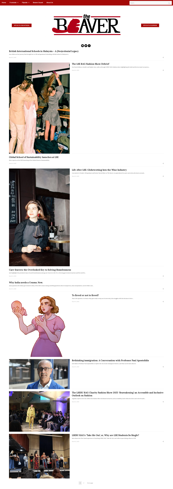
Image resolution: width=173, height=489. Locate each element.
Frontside (13, 2)
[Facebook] (82, 45)
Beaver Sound (38, 2)
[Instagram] (89, 45)
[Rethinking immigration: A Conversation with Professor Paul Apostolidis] (39, 374)
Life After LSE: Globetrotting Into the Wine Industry (99, 169)
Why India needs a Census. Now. (26, 282)
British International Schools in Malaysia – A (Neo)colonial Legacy (44, 51)
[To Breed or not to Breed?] (39, 325)
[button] (22, 25)
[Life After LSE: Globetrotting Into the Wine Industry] (39, 217)
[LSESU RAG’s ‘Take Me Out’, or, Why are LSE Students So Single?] (39, 456)
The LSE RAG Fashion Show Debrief (90, 64)
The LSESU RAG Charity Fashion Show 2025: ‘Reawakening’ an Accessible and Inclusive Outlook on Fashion (117, 394)
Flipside (24, 2)
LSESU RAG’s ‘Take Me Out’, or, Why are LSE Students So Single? (105, 435)
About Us (49, 2)
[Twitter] (85, 45)
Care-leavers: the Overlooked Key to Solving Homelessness (40, 269)
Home (4, 2)
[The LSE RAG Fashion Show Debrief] (39, 108)
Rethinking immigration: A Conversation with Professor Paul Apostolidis (110, 360)
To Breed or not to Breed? (85, 295)
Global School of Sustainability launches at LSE (34, 157)
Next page (90, 483)
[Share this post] (163, 57)
